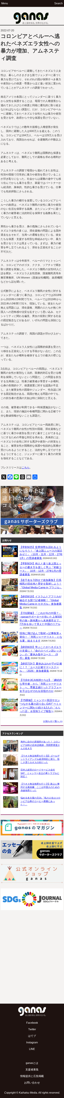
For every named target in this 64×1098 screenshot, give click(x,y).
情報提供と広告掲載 (32, 1076)
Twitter (32, 1029)
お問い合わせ (32, 1082)
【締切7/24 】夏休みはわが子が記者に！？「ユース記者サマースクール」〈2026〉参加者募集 (41, 667)
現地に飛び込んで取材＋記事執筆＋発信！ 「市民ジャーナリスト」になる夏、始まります (41, 637)
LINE (32, 1049)
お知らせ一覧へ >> (53, 721)
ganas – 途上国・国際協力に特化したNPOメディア (32, 16)
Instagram (32, 1042)
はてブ (32, 1035)
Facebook (32, 1022)
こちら (26, 467)
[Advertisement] (32, 965)
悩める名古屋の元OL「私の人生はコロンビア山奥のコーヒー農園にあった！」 (40, 801)
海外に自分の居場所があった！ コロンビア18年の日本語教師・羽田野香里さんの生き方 (40, 745)
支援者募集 (32, 1069)
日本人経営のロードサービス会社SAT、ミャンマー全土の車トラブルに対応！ (40, 773)
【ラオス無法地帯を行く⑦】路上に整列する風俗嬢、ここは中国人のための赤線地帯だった (40, 787)
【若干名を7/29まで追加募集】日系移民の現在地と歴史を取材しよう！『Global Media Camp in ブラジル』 (41, 584)
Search (58, 3)
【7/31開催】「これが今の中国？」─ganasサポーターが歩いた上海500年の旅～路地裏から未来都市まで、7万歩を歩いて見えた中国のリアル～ (41, 620)
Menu (4, 3)
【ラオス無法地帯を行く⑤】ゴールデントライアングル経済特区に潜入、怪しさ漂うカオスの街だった (40, 759)
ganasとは (32, 1063)
